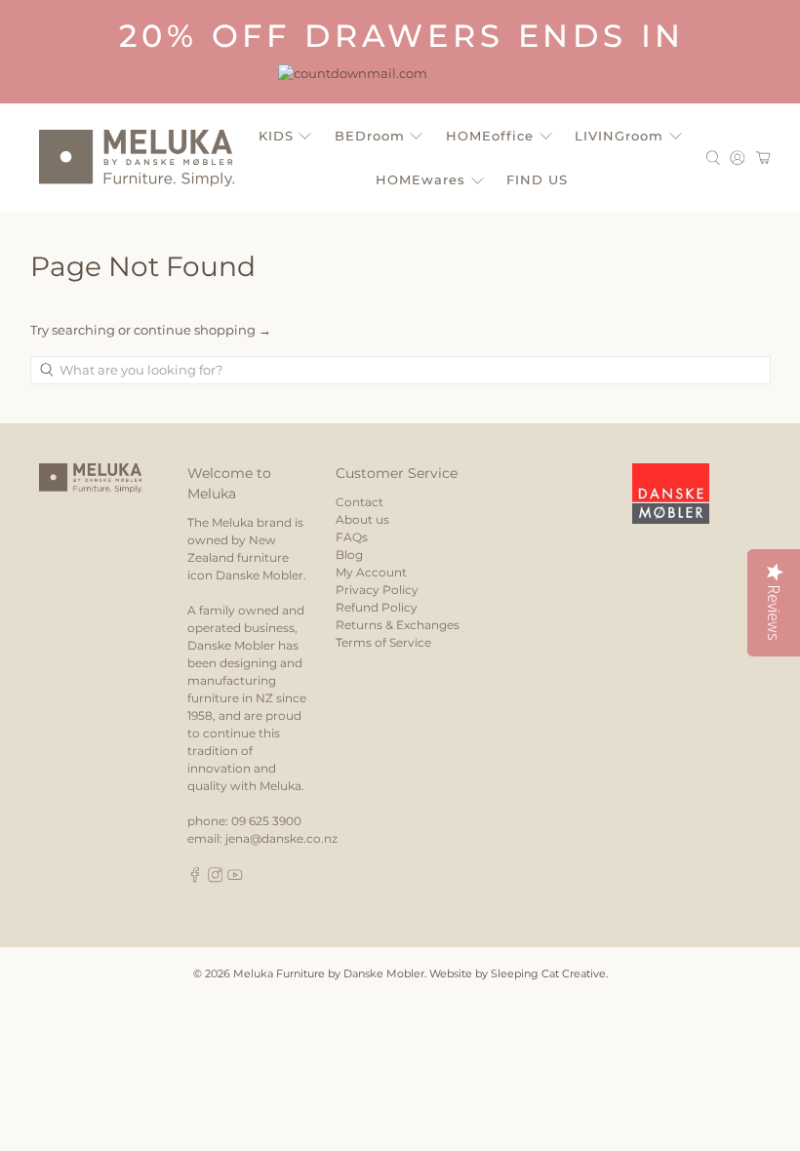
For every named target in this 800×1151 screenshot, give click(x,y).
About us (362, 519)
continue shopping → (202, 329)
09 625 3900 (266, 821)
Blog (349, 554)
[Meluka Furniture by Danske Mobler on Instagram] (215, 878)
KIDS (276, 135)
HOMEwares (420, 179)
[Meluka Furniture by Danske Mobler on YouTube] (235, 878)
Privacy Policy (377, 589)
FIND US (537, 179)
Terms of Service (383, 642)
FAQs (352, 537)
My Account (371, 572)
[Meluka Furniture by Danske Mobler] (136, 158)
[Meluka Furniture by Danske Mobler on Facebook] (195, 878)
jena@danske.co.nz (281, 838)
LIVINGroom (619, 135)
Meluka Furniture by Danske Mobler (328, 974)
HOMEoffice (490, 135)
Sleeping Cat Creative (548, 974)
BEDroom (370, 135)
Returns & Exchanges (398, 624)
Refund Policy (377, 607)
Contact (359, 502)
